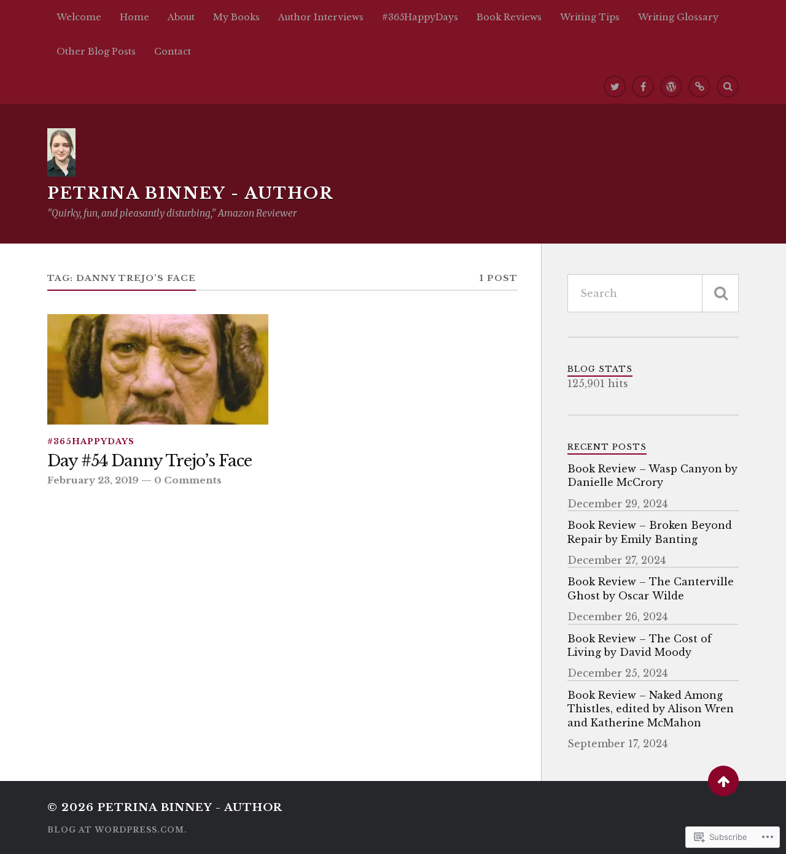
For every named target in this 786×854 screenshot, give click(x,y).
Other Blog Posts (96, 51)
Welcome (78, 17)
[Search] (728, 86)
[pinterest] (699, 86)
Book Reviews (509, 17)
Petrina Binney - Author (190, 193)
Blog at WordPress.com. (117, 829)
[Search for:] (653, 293)
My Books (236, 17)
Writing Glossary (678, 17)
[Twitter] (615, 86)
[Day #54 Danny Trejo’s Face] (157, 369)
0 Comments (188, 480)
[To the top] (723, 781)
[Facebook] (643, 86)
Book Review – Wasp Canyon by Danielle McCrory (652, 475)
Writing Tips (590, 17)
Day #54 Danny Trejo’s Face (149, 461)
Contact (172, 51)
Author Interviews (321, 17)
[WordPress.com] (671, 86)
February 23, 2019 (93, 480)
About (181, 17)
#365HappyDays (420, 17)
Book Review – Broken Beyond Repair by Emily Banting (649, 532)
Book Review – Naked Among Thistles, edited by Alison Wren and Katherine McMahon (650, 709)
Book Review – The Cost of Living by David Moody (639, 645)
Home (134, 17)
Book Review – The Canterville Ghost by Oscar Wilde (650, 588)
